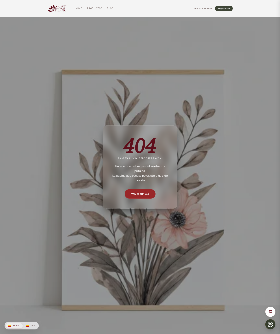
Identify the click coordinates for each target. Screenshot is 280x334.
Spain (30, 325)
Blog (110, 8)
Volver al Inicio (140, 194)
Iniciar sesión (203, 8)
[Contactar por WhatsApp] (270, 324)
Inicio (79, 8)
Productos (95, 8)
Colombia (14, 325)
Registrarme (224, 8)
